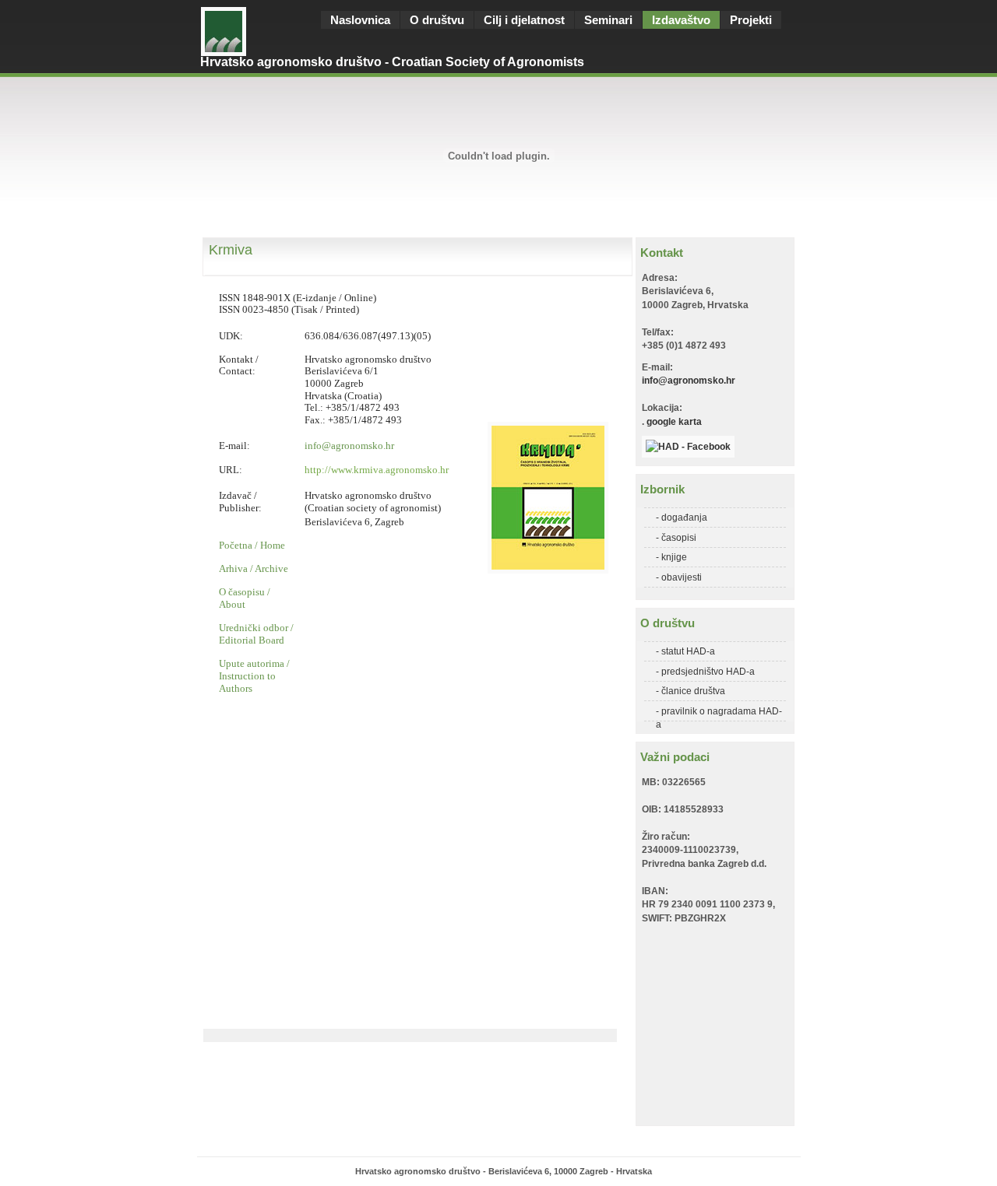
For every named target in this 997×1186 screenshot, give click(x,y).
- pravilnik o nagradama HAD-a (719, 713)
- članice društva (690, 691)
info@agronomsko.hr (688, 380)
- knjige (671, 557)
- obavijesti (679, 577)
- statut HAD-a (685, 651)
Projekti (751, 19)
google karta (674, 421)
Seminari (608, 19)
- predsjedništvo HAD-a (705, 671)
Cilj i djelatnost (524, 19)
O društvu (437, 19)
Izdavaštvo (681, 19)
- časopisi (676, 537)
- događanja (681, 517)
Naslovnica (360, 19)
